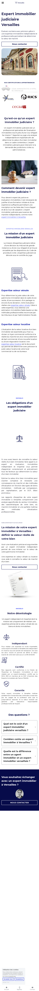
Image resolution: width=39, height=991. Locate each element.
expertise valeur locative (11, 344)
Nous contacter (19, 44)
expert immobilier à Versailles (13, 217)
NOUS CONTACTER (19, 803)
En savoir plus (12, 976)
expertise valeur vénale (20, 305)
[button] (19, 727)
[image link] (19, 2)
